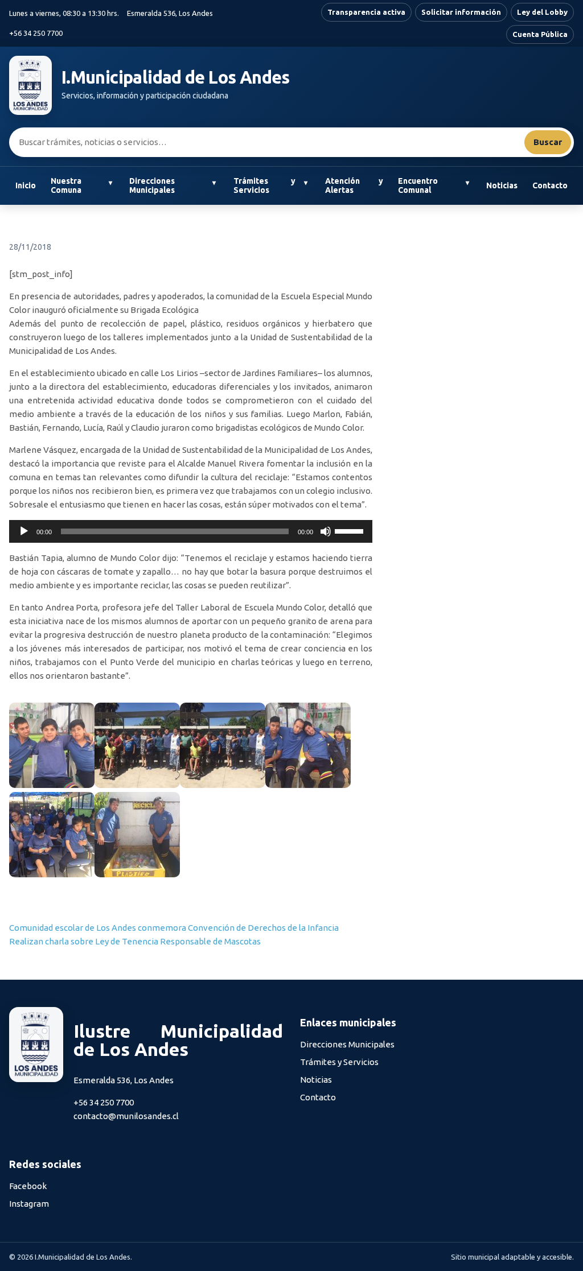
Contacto (550, 185)
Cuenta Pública (540, 34)
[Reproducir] (24, 531)
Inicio (25, 185)
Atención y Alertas (354, 185)
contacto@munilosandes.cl (126, 1116)
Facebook (28, 1186)
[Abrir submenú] (110, 183)
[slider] (351, 530)
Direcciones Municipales (152, 185)
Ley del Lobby (542, 12)
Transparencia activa (366, 12)
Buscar (547, 142)
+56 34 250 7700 (36, 33)
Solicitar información (461, 12)
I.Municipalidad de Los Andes (175, 77)
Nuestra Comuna (66, 185)
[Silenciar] (325, 531)
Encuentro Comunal (418, 185)
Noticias (502, 185)
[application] (190, 531)
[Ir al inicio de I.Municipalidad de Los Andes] (30, 85)
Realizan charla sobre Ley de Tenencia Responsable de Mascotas (135, 941)
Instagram (29, 1203)
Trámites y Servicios (264, 185)
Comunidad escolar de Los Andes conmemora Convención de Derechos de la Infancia (174, 927)
